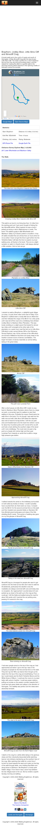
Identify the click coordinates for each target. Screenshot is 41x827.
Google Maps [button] (7, 122)
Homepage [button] (29, 815)
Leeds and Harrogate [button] (15, 815)
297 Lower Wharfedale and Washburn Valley (16, 150)
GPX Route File (8, 143)
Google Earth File (24, 143)
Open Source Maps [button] (21, 122)
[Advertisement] (20, 28)
